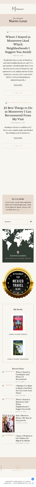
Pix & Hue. (28, 483)
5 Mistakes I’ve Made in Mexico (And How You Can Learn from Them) (24, 389)
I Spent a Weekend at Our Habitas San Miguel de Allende (24, 438)
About (18, 467)
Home (18, 466)
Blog (18, 469)
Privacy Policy (18, 470)
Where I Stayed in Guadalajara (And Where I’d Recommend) (23, 375)
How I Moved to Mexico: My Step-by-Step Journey (24, 418)
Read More (18, 85)
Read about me (25, 210)
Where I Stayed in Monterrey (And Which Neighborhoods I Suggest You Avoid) (18, 44)
